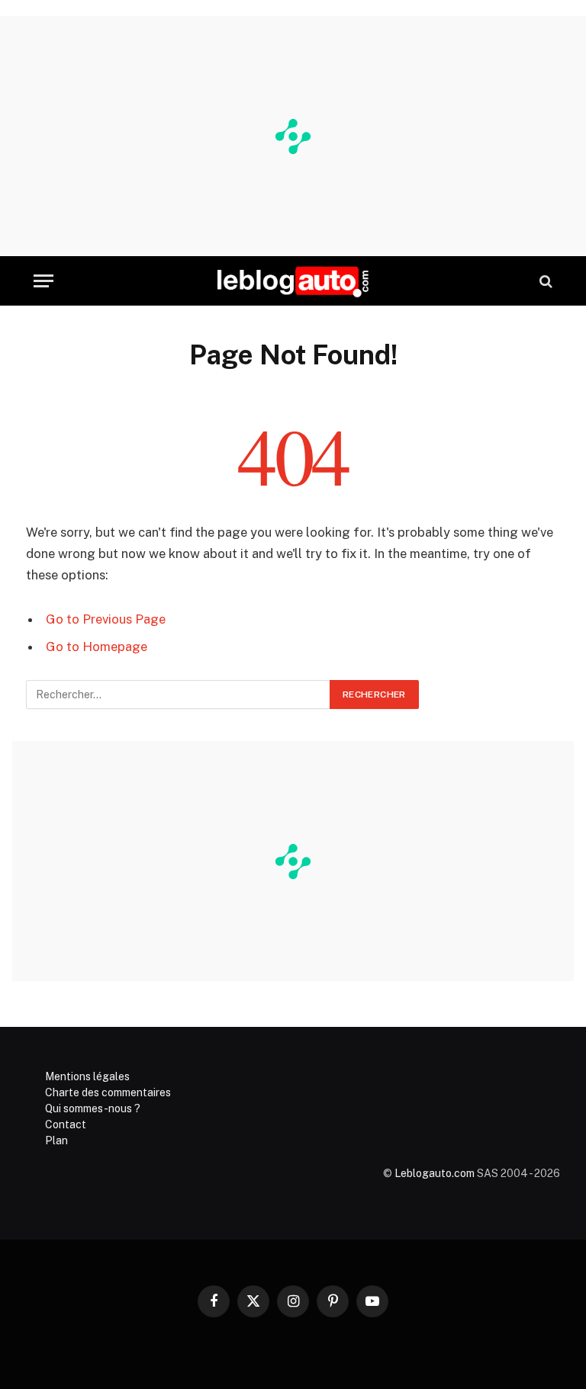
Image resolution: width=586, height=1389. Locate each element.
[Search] (544, 281)
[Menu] (43, 281)
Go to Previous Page (106, 619)
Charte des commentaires (108, 1092)
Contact (65, 1124)
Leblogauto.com (434, 1173)
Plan (56, 1140)
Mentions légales (87, 1076)
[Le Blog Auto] (293, 281)
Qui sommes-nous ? (92, 1108)
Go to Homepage (96, 646)
